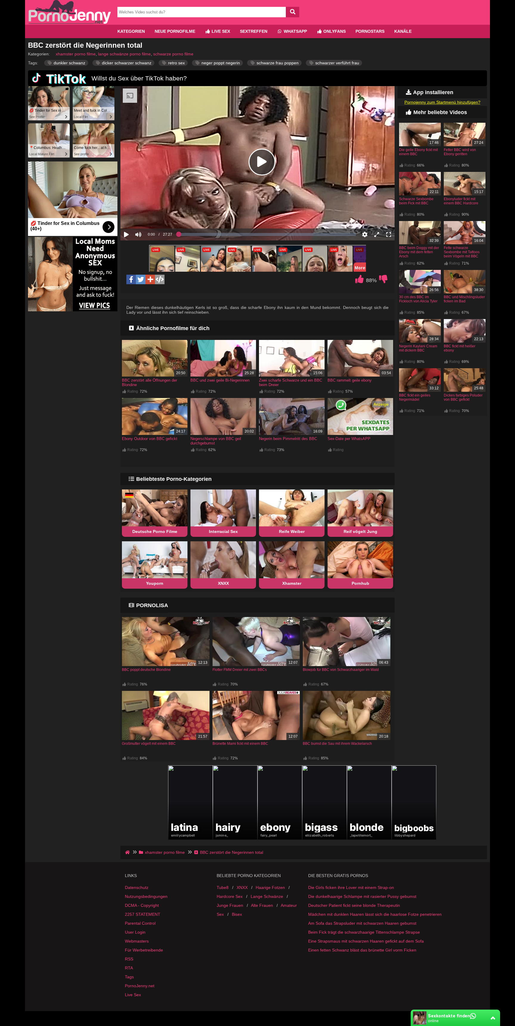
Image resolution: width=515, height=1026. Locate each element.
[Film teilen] (150, 279)
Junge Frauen (230, 905)
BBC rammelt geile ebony (350, 380)
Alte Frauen (262, 905)
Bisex (237, 914)
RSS (129, 959)
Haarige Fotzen (270, 887)
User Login (135, 932)
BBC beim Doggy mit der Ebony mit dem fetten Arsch (419, 252)
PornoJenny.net (139, 985)
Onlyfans (334, 31)
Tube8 (223, 887)
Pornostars (370, 31)
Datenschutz (136, 887)
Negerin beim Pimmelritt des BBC (288, 438)
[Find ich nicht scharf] (383, 280)
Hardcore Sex (230, 896)
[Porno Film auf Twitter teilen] (140, 279)
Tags (129, 976)
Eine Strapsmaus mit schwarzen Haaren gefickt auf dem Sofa (366, 941)
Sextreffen (253, 31)
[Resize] (377, 234)
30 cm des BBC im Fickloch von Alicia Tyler (418, 299)
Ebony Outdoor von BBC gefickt (149, 438)
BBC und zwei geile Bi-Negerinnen (219, 380)
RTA (129, 968)
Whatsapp (295, 31)
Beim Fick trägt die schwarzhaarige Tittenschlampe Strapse (364, 932)
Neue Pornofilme (175, 31)
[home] (128, 852)
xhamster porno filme (76, 54)
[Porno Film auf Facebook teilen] (131, 279)
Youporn (154, 583)
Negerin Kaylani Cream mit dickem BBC (418, 348)
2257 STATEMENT (142, 914)
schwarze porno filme (173, 54)
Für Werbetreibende (144, 950)
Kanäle (403, 31)
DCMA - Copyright (142, 905)
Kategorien (131, 31)
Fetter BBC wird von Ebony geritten (460, 152)
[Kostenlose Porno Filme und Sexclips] (69, 22)
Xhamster (291, 583)
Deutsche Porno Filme (154, 531)
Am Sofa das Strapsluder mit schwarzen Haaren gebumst (362, 923)
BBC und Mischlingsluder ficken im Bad (464, 299)
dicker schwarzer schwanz (126, 62)
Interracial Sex (223, 531)
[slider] (148, 216)
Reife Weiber (292, 531)
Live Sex (220, 31)
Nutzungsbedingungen (146, 896)
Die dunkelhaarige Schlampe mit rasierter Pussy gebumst (362, 896)
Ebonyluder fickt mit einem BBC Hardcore (461, 201)
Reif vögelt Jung (360, 531)
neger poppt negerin (220, 62)
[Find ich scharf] (359, 280)
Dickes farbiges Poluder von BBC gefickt (463, 397)
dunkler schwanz (68, 62)
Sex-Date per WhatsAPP (349, 438)
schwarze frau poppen (277, 62)
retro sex (176, 62)
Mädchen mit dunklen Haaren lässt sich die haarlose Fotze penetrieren (375, 914)
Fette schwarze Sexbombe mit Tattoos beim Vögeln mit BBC (462, 252)
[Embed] (160, 279)
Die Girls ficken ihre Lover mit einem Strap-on (351, 887)
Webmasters (137, 941)
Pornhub (360, 583)
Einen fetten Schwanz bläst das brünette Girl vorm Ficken (362, 950)
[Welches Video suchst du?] (292, 12)
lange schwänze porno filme (124, 54)
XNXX (223, 583)
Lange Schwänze (267, 896)
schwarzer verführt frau (336, 62)
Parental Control (140, 923)
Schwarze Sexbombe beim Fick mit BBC (416, 201)
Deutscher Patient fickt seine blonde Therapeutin (354, 905)
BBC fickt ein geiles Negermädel (414, 397)
